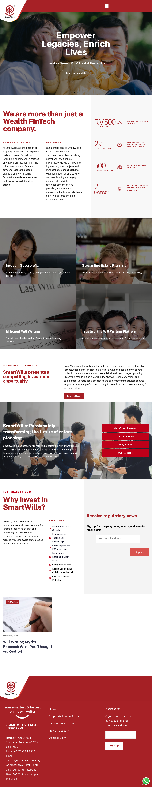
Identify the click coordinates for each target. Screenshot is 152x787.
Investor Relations (60, 723)
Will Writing (12, 602)
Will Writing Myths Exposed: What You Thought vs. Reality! (27, 646)
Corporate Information (62, 716)
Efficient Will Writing (23, 331)
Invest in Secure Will (22, 265)
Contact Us (56, 737)
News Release (57, 730)
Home (52, 709)
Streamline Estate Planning (104, 265)
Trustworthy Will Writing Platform (109, 331)
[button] (107, 6)
